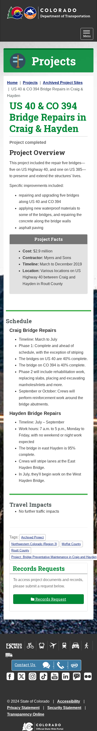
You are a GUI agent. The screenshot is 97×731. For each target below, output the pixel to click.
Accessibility (68, 701)
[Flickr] (87, 676)
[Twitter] (21, 676)
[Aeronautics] (53, 645)
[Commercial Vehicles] (9, 655)
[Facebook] (10, 676)
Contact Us (25, 664)
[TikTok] (43, 676)
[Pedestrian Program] (87, 645)
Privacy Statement (23, 708)
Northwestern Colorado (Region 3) (34, 544)
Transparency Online (25, 714)
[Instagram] (32, 676)
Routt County (20, 550)
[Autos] (75, 645)
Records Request (50, 599)
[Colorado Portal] (43, 726)
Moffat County (71, 544)
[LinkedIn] (65, 676)
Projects (30, 83)
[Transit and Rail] (42, 645)
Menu (88, 34)
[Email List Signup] (76, 676)
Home (12, 83)
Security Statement (64, 708)
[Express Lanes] (14, 645)
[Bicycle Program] (30, 645)
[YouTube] (54, 676)
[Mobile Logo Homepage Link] (48, 13)
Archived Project (32, 537)
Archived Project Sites (63, 83)
